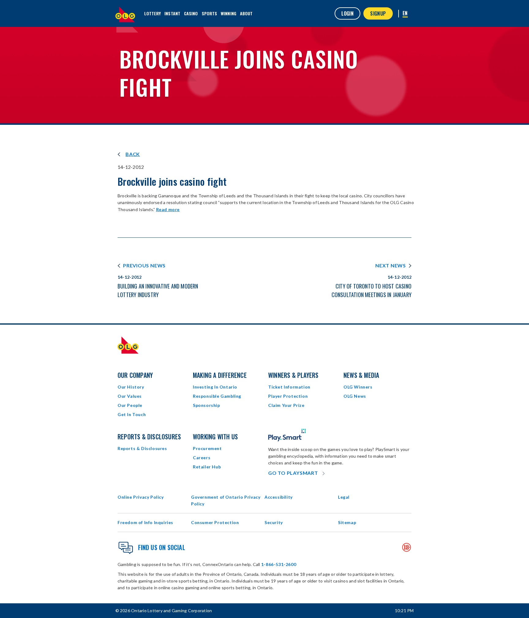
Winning (228, 13)
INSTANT (172, 13)
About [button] (246, 13)
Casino (191, 13)
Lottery (152, 13)
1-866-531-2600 (278, 564)
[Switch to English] (405, 13)
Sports (209, 13)
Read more (168, 209)
